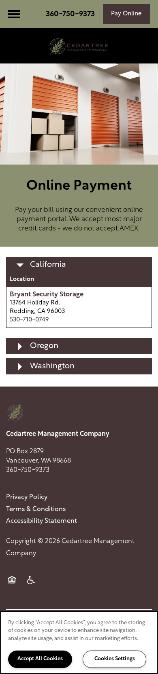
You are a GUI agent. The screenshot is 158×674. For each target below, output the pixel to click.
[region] (79, 642)
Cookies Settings (114, 658)
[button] (126, 14)
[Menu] (14, 14)
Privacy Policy (26, 497)
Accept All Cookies (40, 658)
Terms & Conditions (36, 509)
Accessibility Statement (41, 521)
